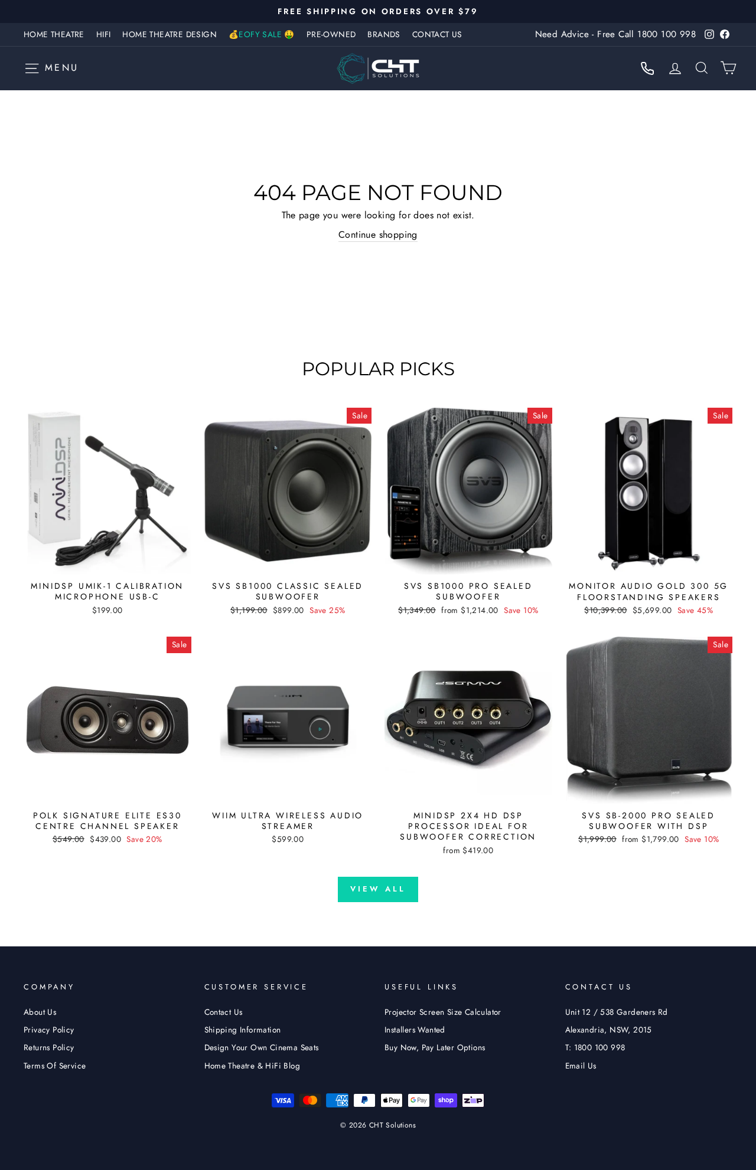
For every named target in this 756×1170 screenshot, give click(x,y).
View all (377, 888)
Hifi (103, 34)
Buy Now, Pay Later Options (434, 1047)
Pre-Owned (331, 34)
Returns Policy (49, 1047)
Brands (383, 34)
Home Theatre (54, 34)
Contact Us (437, 34)
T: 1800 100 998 (595, 1047)
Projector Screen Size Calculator (442, 1012)
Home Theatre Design (169, 34)
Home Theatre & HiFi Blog (252, 1065)
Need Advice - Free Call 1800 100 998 (615, 34)
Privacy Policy (49, 1029)
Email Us (581, 1065)
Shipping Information (242, 1029)
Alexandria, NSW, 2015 (608, 1029)
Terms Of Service (55, 1065)
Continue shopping (378, 234)
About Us (40, 1012)
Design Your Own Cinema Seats (261, 1047)
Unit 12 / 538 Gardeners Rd (616, 1012)
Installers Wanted (414, 1029)
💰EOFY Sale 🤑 (262, 34)
